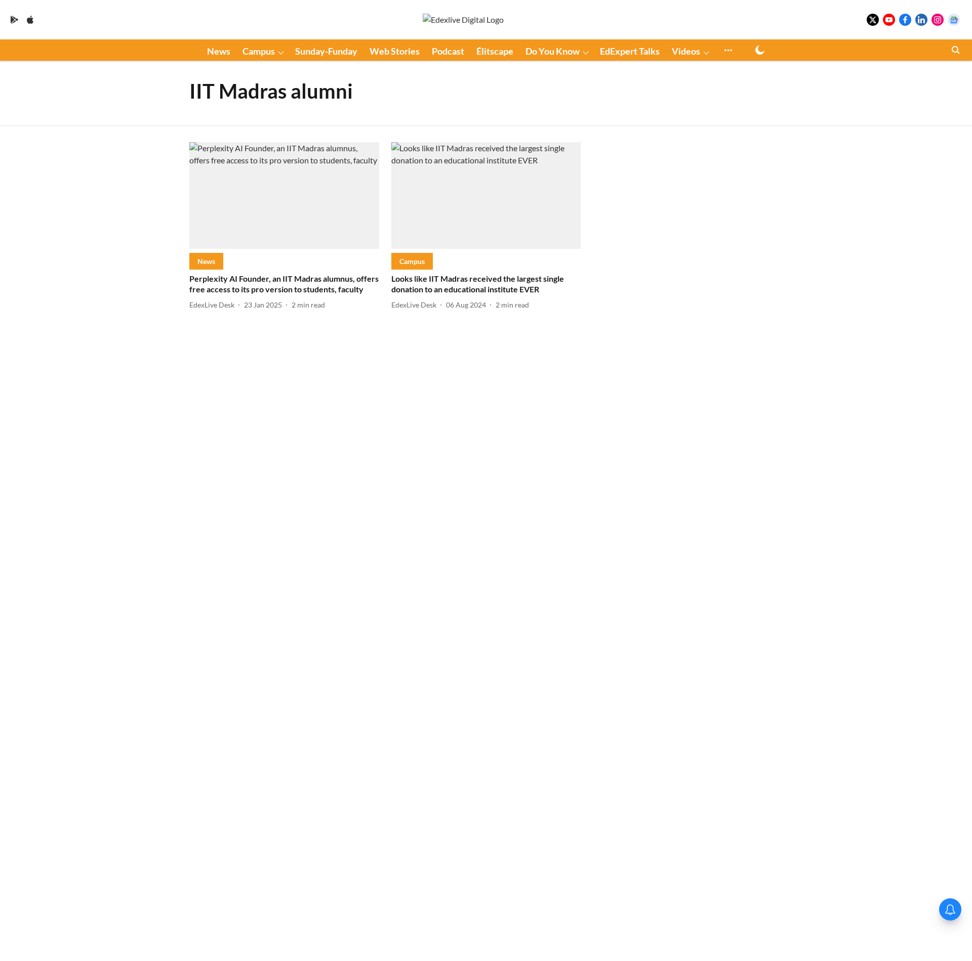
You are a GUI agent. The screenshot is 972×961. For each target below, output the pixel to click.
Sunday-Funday (326, 51)
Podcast (448, 51)
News (218, 51)
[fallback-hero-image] (284, 195)
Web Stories (395, 51)
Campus (258, 51)
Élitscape (494, 51)
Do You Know (552, 51)
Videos (686, 51)
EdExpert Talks (630, 51)
